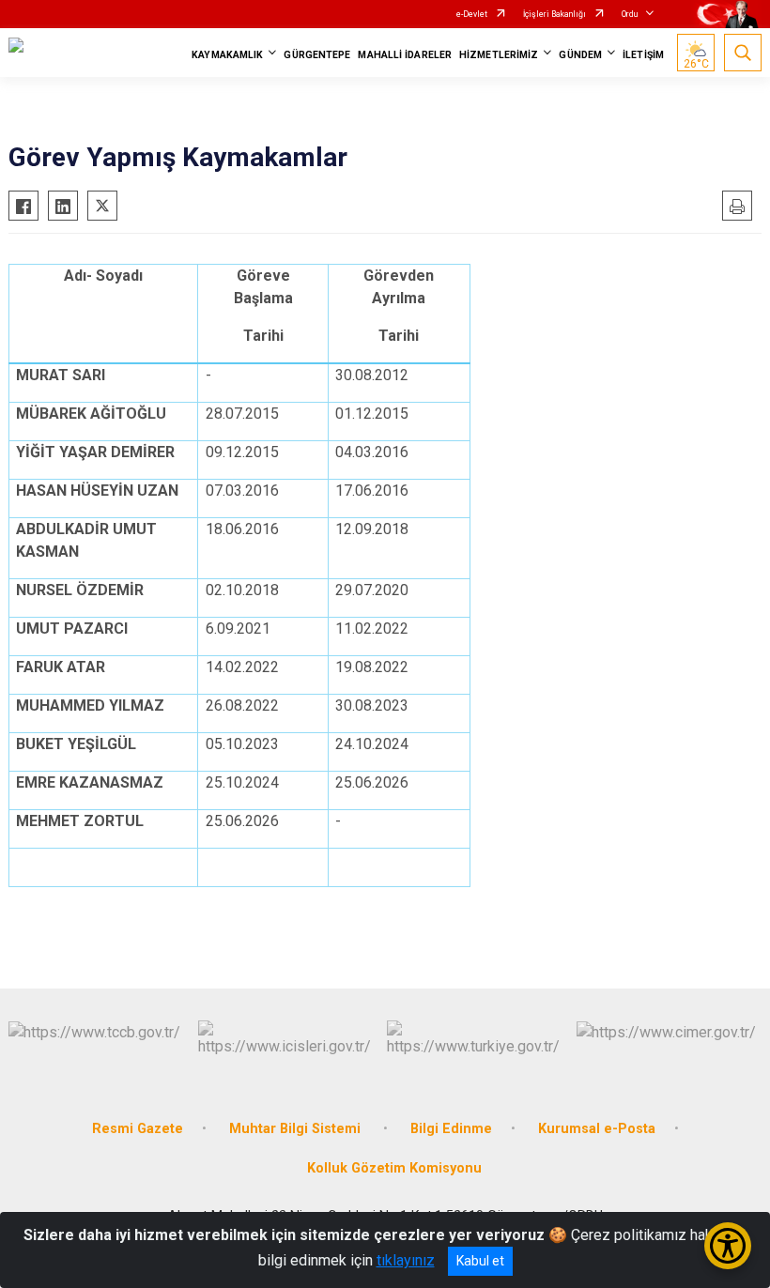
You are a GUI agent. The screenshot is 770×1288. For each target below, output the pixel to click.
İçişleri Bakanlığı (554, 14)
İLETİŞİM (643, 55)
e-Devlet (471, 14)
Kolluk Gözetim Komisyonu (394, 1168)
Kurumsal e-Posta (596, 1129)
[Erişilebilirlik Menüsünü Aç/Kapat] (727, 1245)
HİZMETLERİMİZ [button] (498, 55)
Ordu (630, 14)
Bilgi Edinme (451, 1129)
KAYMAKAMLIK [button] (227, 55)
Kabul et (480, 1260)
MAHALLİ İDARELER (405, 55)
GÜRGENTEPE (317, 55)
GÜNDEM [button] (580, 55)
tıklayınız (406, 1260)
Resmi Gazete (137, 1129)
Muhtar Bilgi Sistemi (296, 1129)
